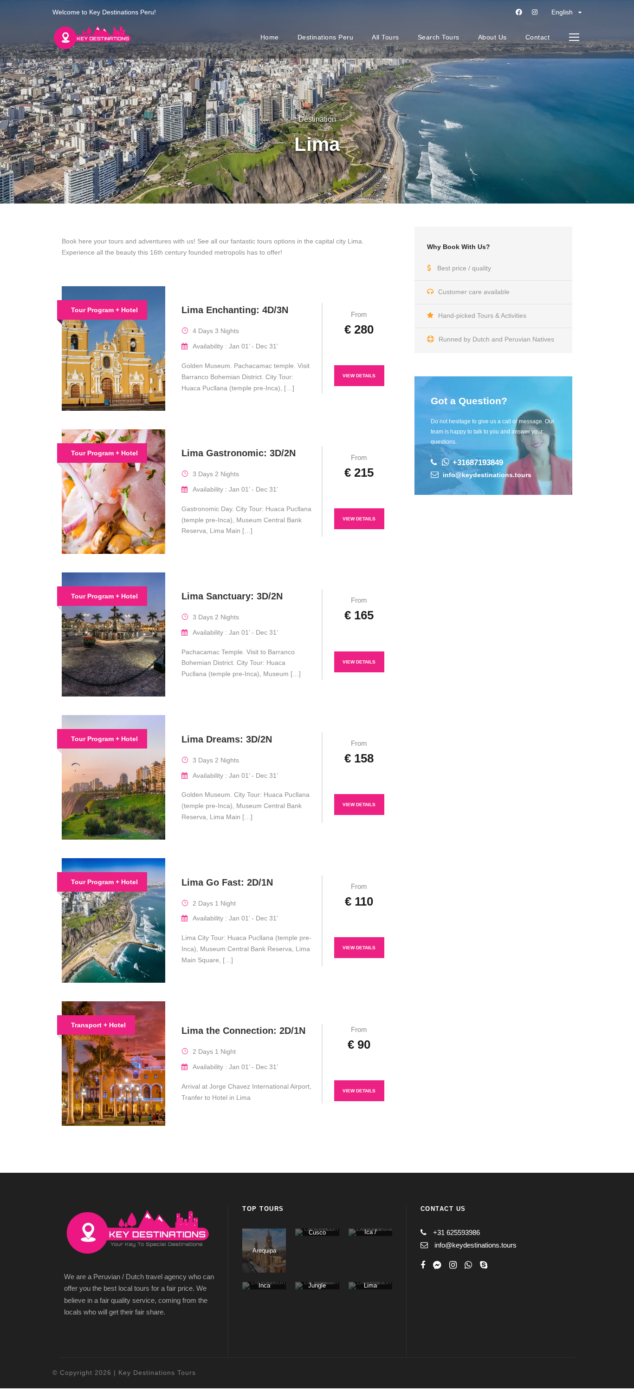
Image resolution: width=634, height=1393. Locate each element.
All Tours (385, 37)
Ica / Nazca (370, 1236)
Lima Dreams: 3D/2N (226, 739)
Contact (537, 37)
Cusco (317, 1232)
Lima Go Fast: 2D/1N (227, 882)
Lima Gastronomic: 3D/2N (238, 453)
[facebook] (519, 12)
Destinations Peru (326, 37)
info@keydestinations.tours (487, 475)
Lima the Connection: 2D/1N (243, 1030)
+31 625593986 (456, 1232)
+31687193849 (478, 462)
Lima (370, 1285)
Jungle (317, 1285)
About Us (492, 37)
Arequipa (264, 1250)
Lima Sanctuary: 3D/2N (232, 596)
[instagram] (534, 12)
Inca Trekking (264, 1289)
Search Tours (438, 37)
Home (269, 37)
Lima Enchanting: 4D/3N (234, 310)
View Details (359, 375)
